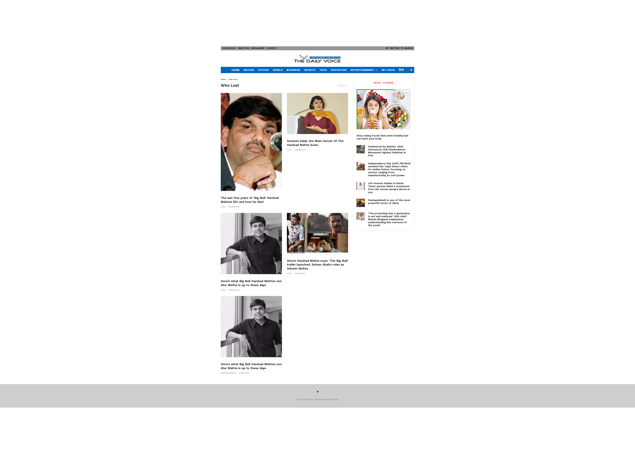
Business (293, 69)
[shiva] (361, 203)
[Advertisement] (99, 23)
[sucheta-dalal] (317, 113)
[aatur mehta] (251, 243)
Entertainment (362, 69)
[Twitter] (317, 392)
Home (236, 69)
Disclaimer (257, 48)
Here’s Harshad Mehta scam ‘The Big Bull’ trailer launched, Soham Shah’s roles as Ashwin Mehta (317, 264)
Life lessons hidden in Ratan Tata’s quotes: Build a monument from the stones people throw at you (389, 188)
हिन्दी (401, 69)
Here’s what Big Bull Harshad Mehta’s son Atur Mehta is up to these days (251, 283)
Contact (272, 48)
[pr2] (317, 233)
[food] (384, 109)
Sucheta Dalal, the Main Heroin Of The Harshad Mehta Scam (315, 143)
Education (339, 69)
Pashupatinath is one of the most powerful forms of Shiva (389, 202)
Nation (249, 69)
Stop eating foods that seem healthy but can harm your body (382, 137)
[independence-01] (361, 166)
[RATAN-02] (361, 186)
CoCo (223, 207)
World (278, 69)
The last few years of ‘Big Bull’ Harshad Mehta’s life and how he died (250, 199)
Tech (323, 69)
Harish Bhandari (228, 373)
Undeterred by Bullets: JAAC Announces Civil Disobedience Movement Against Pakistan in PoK (387, 151)
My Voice (388, 69)
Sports (310, 69)
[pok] (361, 149)
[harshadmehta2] (251, 142)
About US (243, 48)
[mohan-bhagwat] (361, 216)
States (263, 69)
